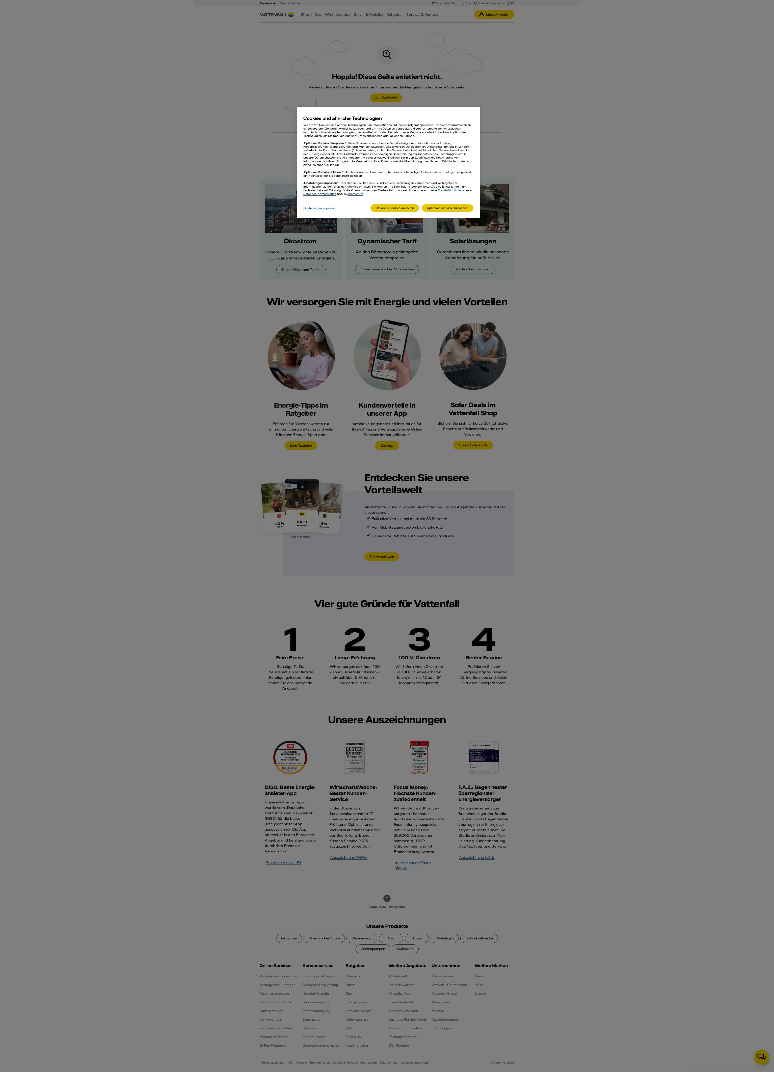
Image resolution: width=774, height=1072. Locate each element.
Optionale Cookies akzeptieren (447, 208)
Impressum (355, 194)
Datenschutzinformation (319, 194)
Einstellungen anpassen (319, 208)
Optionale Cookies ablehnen (395, 208)
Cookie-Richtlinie (449, 190)
